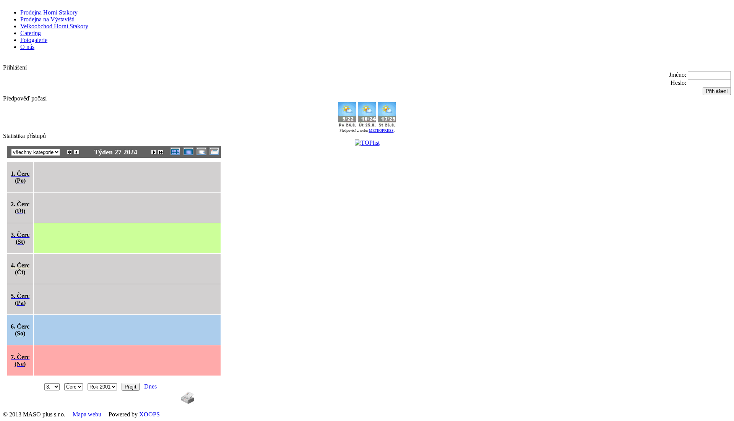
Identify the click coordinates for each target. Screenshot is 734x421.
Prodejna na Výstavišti (47, 19)
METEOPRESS (381, 130)
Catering (30, 33)
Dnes (150, 386)
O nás (27, 47)
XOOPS (149, 414)
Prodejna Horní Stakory (49, 12)
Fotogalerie (33, 40)
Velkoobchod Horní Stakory (54, 26)
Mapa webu (87, 414)
